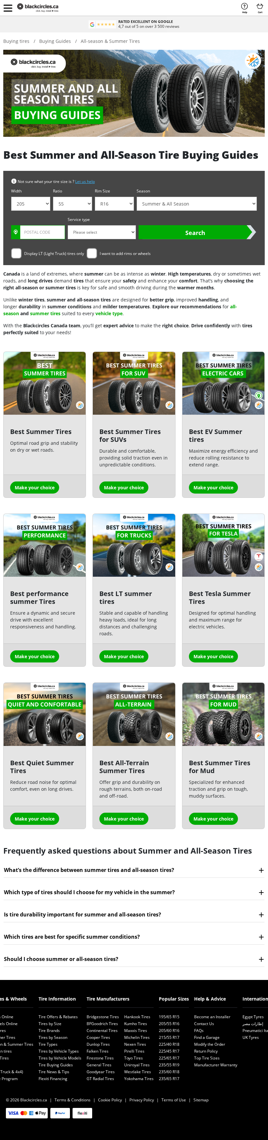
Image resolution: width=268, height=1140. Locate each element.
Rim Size (102, 191)
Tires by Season (53, 1037)
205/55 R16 (169, 1023)
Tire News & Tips (54, 1072)
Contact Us (204, 1023)
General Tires (99, 1065)
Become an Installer (212, 1017)
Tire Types (48, 1044)
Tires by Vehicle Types (59, 1051)
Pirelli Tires (134, 1051)
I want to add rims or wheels (125, 253)
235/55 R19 (169, 1065)
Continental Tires (102, 1030)
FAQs (199, 1030)
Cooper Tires (98, 1037)
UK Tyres (251, 1037)
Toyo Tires (133, 1058)
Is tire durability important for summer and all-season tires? (82, 914)
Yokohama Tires (139, 1078)
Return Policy (206, 1051)
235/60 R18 (169, 1072)
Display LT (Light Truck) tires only (54, 253)
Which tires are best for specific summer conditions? (72, 936)
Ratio (57, 191)
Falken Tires (98, 1051)
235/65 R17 (169, 1078)
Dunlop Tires (98, 1044)
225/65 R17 (169, 1058)
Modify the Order (209, 1044)
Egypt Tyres (253, 1017)
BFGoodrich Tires (102, 1023)
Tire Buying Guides (56, 1065)
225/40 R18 (169, 1044)
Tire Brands (49, 1030)
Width (16, 191)
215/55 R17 (169, 1037)
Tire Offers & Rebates (58, 1017)
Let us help (85, 181)
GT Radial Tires (100, 1078)
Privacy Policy (141, 1100)
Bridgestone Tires (103, 1017)
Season (143, 191)
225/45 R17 (169, 1051)
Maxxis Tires (135, 1030)
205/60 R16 (169, 1030)
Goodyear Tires (101, 1072)
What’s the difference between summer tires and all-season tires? (89, 870)
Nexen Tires (135, 1044)
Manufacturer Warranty (215, 1065)
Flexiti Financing (53, 1078)
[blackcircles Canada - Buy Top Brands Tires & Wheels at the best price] (43, 8)
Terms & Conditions (73, 1100)
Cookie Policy (110, 1100)
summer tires (45, 313)
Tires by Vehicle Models (60, 1058)
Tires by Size (50, 1023)
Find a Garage (207, 1037)
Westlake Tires (137, 1072)
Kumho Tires (135, 1023)
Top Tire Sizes (207, 1058)
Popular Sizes (174, 999)
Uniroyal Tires (137, 1065)
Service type (79, 219)
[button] (8, 8)
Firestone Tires (100, 1058)
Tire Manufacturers (108, 999)
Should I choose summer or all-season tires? (61, 959)
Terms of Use (173, 1100)
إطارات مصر (253, 1023)
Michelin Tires (137, 1037)
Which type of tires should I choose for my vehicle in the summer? (89, 892)
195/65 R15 (169, 1017)
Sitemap (201, 1100)
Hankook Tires (137, 1017)
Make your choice (35, 487)
